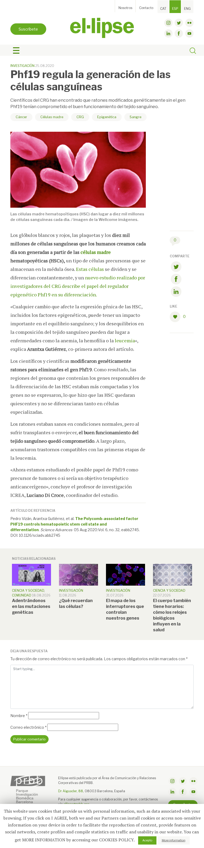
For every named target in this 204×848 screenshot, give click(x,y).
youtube (189, 33)
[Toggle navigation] (16, 50)
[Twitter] (176, 267)
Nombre (18, 715)
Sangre (135, 117)
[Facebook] (176, 280)
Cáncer (21, 117)
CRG (80, 117)
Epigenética (106, 117)
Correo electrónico (28, 727)
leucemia (125, 340)
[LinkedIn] (176, 292)
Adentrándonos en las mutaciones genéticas (31, 606)
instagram (168, 23)
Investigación (22, 66)
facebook (179, 33)
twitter (179, 23)
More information (173, 840)
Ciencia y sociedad (28, 591)
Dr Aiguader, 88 (70, 791)
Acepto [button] (147, 840)
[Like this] (176, 317)
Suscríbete (28, 29)
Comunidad (21, 595)
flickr (189, 23)
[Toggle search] (193, 51)
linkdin (168, 33)
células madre (95, 252)
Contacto (146, 8)
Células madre (51, 117)
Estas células (90, 269)
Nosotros (125, 8)
